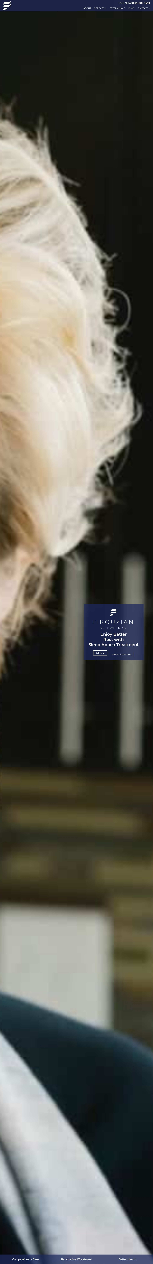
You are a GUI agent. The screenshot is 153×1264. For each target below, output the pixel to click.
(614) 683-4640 (141, 3)
